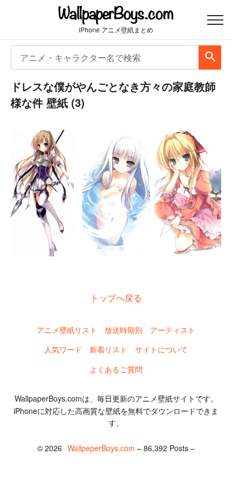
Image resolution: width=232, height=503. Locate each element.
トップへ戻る (116, 297)
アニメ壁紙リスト (67, 329)
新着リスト (108, 349)
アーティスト (172, 329)
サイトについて (161, 349)
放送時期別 (123, 329)
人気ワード (63, 349)
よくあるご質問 (116, 369)
